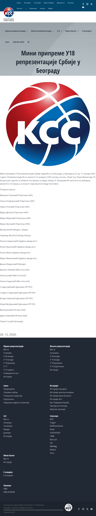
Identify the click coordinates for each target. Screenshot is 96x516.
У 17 (5, 366)
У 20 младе (55, 356)
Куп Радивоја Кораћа (59, 402)
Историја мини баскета (60, 395)
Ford (52, 453)
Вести (6, 349)
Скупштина (9, 399)
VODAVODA (55, 432)
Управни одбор (11, 392)
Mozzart (53, 439)
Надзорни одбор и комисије (16, 402)
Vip (51, 443)
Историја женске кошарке (62, 392)
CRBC (52, 436)
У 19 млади (8, 359)
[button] (28, 42)
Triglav (53, 422)
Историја (8, 376)
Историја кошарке (58, 389)
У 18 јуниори (9, 363)
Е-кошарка (8, 475)
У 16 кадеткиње (57, 366)
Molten (53, 449)
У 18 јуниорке (56, 363)
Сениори (8, 353)
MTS (52, 419)
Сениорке (54, 353)
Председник (9, 389)
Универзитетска (11, 373)
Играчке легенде (57, 409)
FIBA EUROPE (9, 492)
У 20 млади (8, 356)
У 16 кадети (9, 370)
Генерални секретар (13, 395)
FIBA (5, 488)
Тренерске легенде (58, 406)
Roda (52, 429)
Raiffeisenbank (56, 426)
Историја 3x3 (56, 399)
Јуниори (7, 432)
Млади (6, 429)
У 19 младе (55, 359)
